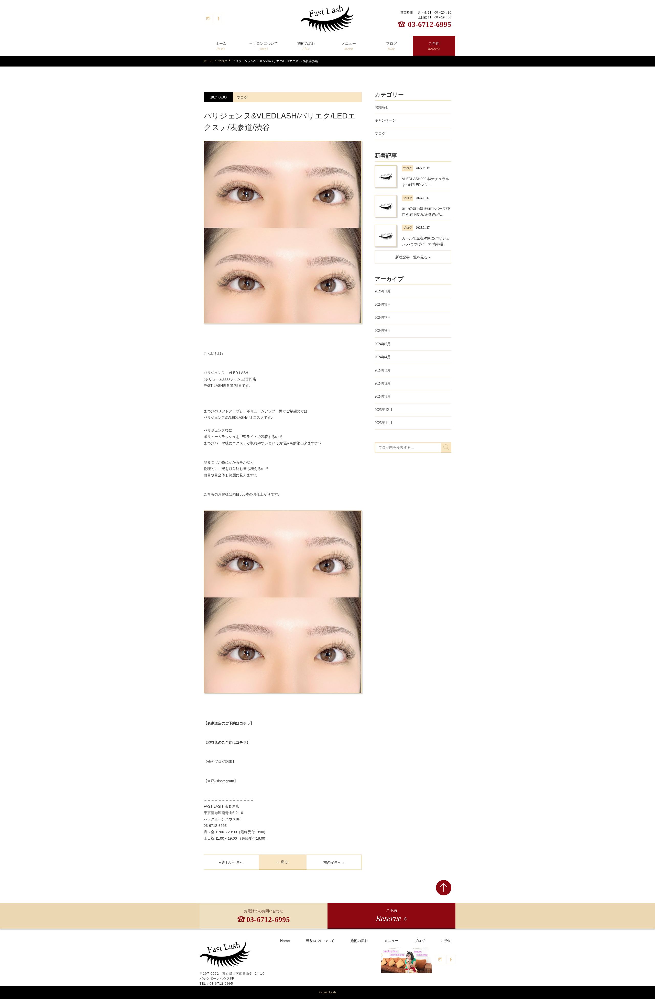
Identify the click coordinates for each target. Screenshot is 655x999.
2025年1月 (383, 291)
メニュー (349, 46)
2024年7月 (383, 318)
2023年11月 (383, 423)
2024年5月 (383, 344)
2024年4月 (383, 357)
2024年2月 (383, 383)
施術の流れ (306, 46)
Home (285, 941)
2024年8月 (383, 304)
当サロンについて (263, 46)
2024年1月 (383, 396)
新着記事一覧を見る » (413, 257)
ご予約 (434, 46)
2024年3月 (383, 370)
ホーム (221, 46)
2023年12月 (383, 410)
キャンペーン (385, 120)
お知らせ (382, 107)
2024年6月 (383, 331)
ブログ (391, 46)
